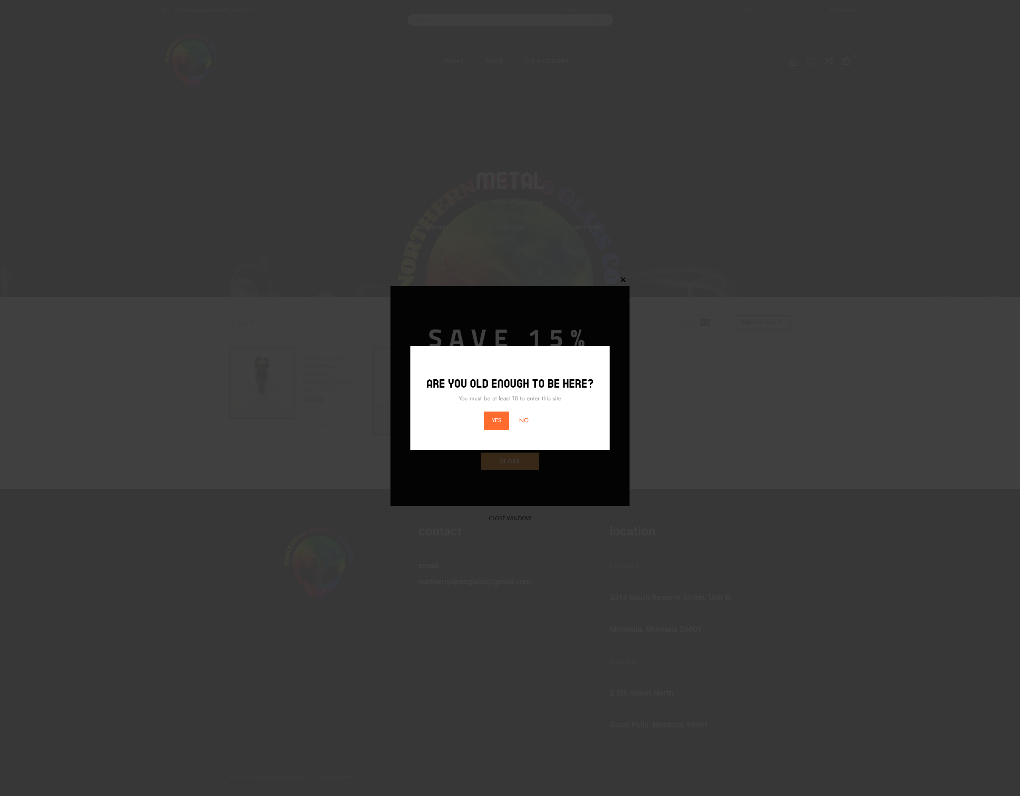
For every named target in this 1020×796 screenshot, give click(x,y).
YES (496, 420)
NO (524, 420)
